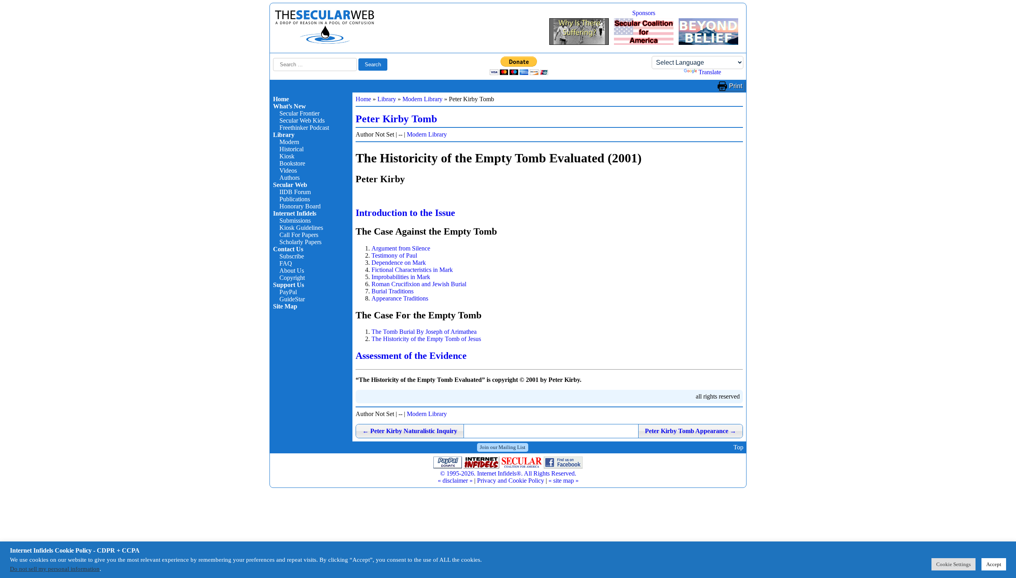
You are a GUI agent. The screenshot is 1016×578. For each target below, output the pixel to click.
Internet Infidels (294, 213)
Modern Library (422, 99)
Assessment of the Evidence (411, 356)
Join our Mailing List (502, 447)
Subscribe (291, 256)
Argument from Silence (400, 248)
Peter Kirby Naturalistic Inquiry (409, 431)
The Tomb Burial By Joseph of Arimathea (424, 331)
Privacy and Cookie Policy (510, 480)
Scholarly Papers (300, 242)
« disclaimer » (455, 480)
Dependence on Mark (398, 262)
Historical (291, 149)
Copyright (292, 277)
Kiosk (286, 156)
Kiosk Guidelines (301, 227)
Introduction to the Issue (405, 213)
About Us (291, 270)
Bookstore (292, 163)
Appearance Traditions (399, 298)
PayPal (288, 292)
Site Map (285, 306)
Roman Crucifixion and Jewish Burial (418, 284)
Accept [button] (993, 564)
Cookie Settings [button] (953, 564)
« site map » (563, 480)
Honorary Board (300, 206)
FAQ (285, 263)
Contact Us (288, 249)
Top (738, 447)
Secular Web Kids (302, 120)
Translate (709, 72)
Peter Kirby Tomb (396, 119)
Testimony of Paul (394, 255)
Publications (294, 199)
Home (281, 99)
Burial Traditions (392, 291)
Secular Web (290, 184)
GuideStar (292, 299)
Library (283, 134)
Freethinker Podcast (304, 127)
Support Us (288, 284)
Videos (288, 170)
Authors (289, 177)
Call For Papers (298, 234)
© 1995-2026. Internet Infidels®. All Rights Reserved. (508, 473)
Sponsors (643, 13)
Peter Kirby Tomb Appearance (690, 431)
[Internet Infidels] (324, 42)
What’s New (289, 106)
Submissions (295, 220)
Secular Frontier (299, 113)
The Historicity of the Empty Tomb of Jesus (426, 338)
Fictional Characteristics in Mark (412, 269)
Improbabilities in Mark (400, 277)
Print (735, 86)
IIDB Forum (295, 192)
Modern (289, 142)
